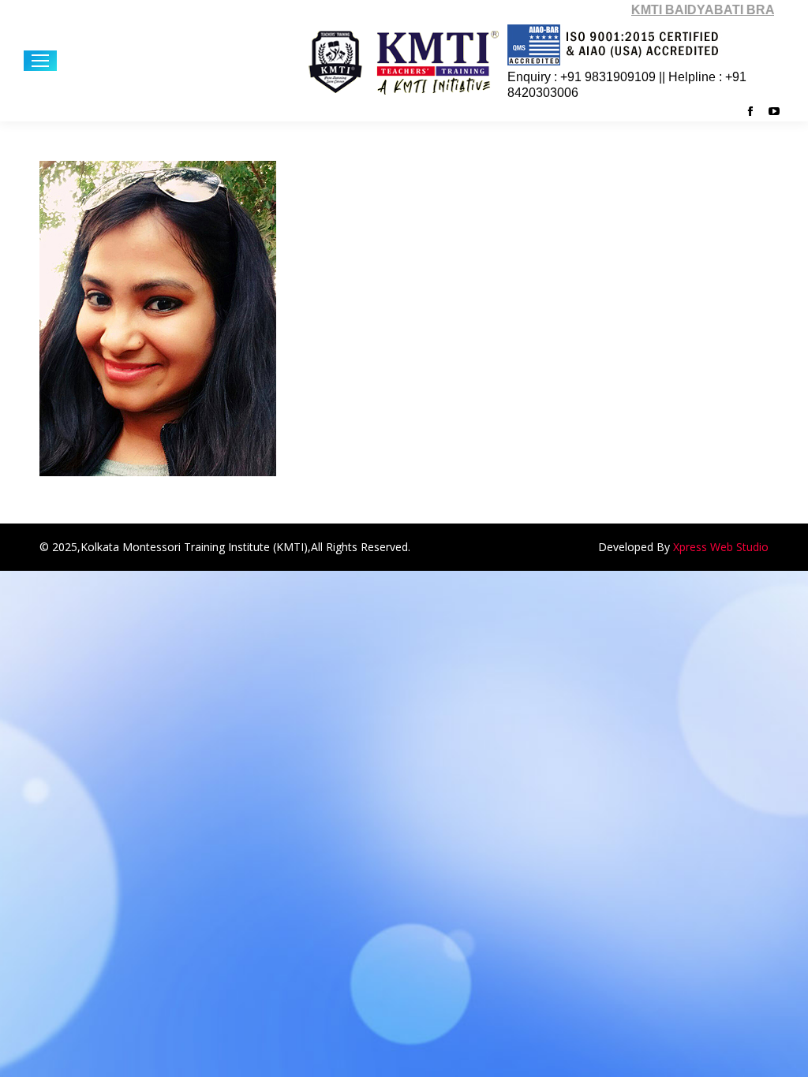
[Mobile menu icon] (40, 60)
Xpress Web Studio (721, 546)
